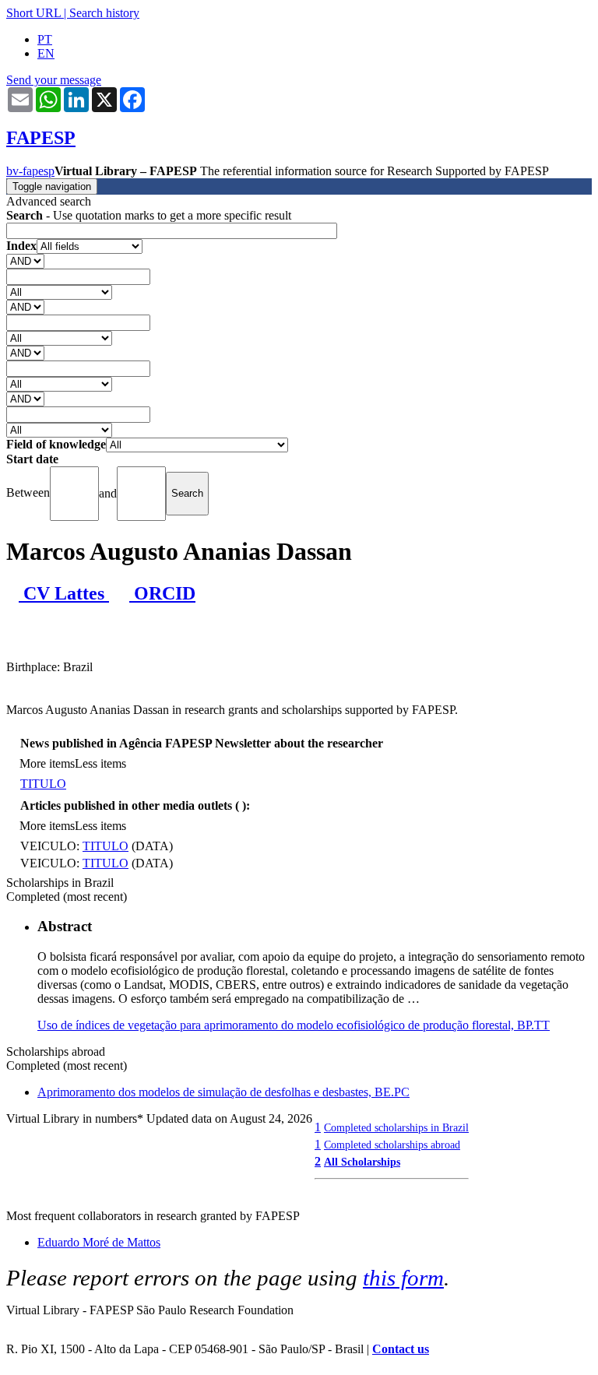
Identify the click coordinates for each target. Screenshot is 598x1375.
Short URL (33, 12)
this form (403, 1277)
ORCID (162, 593)
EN (46, 53)
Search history (104, 12)
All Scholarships (362, 1161)
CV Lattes (64, 593)
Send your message (53, 79)
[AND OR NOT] (25, 260)
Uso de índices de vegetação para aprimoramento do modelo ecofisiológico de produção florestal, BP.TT (293, 1025)
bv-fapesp (30, 171)
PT (44, 39)
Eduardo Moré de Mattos (98, 1242)
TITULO (43, 783)
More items (47, 763)
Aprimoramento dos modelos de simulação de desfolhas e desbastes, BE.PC (223, 1092)
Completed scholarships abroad (392, 1144)
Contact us (400, 1349)
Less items (100, 763)
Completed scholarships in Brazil (396, 1127)
